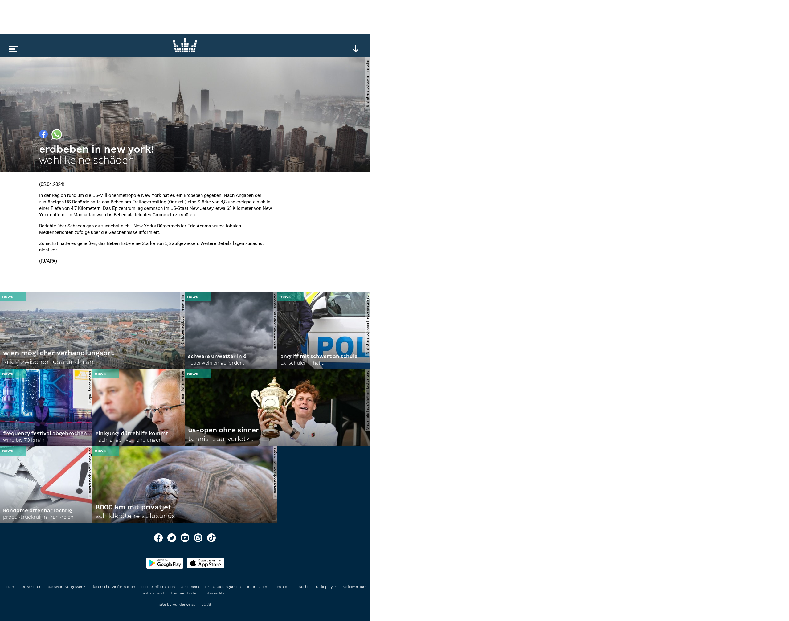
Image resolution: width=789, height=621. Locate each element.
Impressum (257, 587)
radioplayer (326, 587)
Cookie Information (158, 587)
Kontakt (281, 587)
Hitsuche (302, 587)
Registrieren (30, 587)
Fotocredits (214, 593)
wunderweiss (183, 604)
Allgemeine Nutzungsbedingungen (211, 587)
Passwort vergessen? (66, 587)
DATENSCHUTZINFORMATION (114, 587)
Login (10, 587)
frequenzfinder (185, 593)
